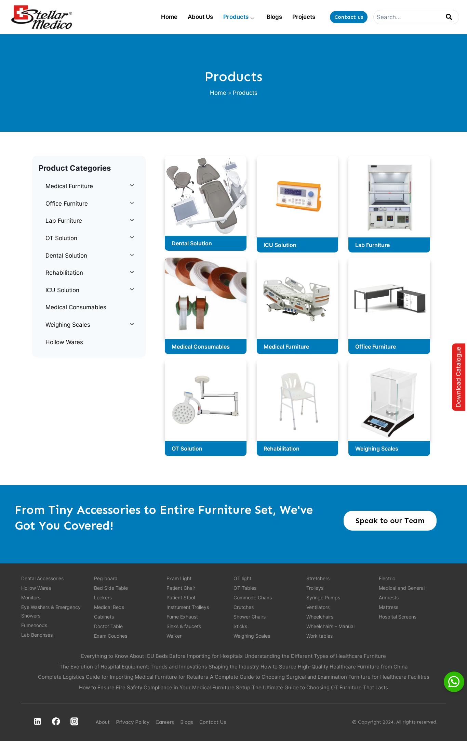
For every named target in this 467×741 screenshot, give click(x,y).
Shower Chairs (250, 617)
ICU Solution (62, 290)
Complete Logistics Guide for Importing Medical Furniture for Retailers (123, 677)
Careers (165, 722)
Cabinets (104, 617)
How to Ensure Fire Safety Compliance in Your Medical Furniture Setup (164, 687)
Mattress (388, 607)
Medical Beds (109, 607)
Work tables (319, 636)
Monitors (30, 597)
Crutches (244, 607)
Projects (303, 16)
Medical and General (402, 588)
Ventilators (318, 607)
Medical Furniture (69, 186)
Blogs (274, 16)
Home (169, 16)
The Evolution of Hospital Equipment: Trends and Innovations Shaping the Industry (159, 666)
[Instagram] (74, 722)
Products (236, 16)
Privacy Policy (132, 722)
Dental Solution (66, 255)
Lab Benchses (37, 635)
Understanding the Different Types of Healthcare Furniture (315, 656)
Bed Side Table (111, 588)
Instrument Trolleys (187, 607)
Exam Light (178, 578)
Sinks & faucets (183, 626)
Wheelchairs (319, 617)
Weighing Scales (67, 324)
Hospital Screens (397, 617)
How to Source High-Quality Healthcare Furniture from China (334, 666)
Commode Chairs (253, 597)
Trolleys (314, 588)
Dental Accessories (42, 578)
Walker (174, 636)
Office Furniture (66, 203)
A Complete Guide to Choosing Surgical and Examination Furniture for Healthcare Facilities (319, 677)
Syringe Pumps (323, 597)
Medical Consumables (75, 307)
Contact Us (212, 722)
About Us (200, 16)
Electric (387, 578)
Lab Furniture (63, 220)
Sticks (240, 626)
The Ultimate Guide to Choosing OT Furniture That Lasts (320, 687)
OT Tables (245, 588)
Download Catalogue (458, 377)
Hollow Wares (64, 342)
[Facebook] (56, 722)
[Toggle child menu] (131, 185)
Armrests (389, 597)
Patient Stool (180, 597)
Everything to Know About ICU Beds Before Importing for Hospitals (162, 656)
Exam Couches (110, 636)
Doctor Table (108, 626)
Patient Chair (180, 588)
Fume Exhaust (182, 617)
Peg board (106, 578)
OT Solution (61, 238)
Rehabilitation (64, 272)
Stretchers (318, 578)
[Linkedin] (37, 722)
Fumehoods (34, 625)
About (103, 722)
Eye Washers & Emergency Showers (51, 611)
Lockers (103, 597)
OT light (242, 578)
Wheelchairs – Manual (330, 626)
